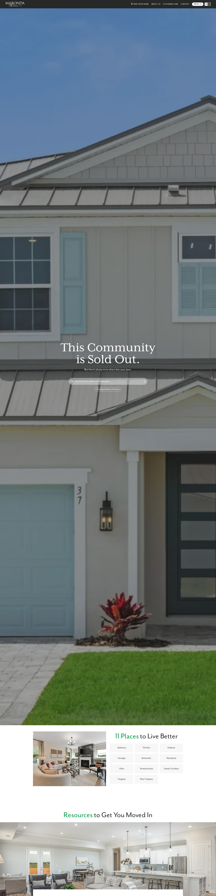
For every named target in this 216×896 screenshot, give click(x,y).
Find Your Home (141, 4)
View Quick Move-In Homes (108, 389)
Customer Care (170, 4)
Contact (185, 4)
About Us (155, 4)
